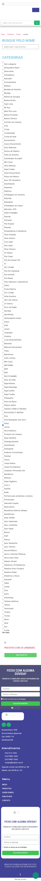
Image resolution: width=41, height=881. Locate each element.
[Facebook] (4, 725)
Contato (6, 800)
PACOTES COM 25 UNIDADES (19, 647)
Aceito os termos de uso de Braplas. (14, 699)
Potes (19, 34)
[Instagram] (9, 725)
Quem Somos (8, 792)
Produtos (10, 34)
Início (3, 34)
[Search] (37, 23)
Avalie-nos (7, 796)
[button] (20, 655)
